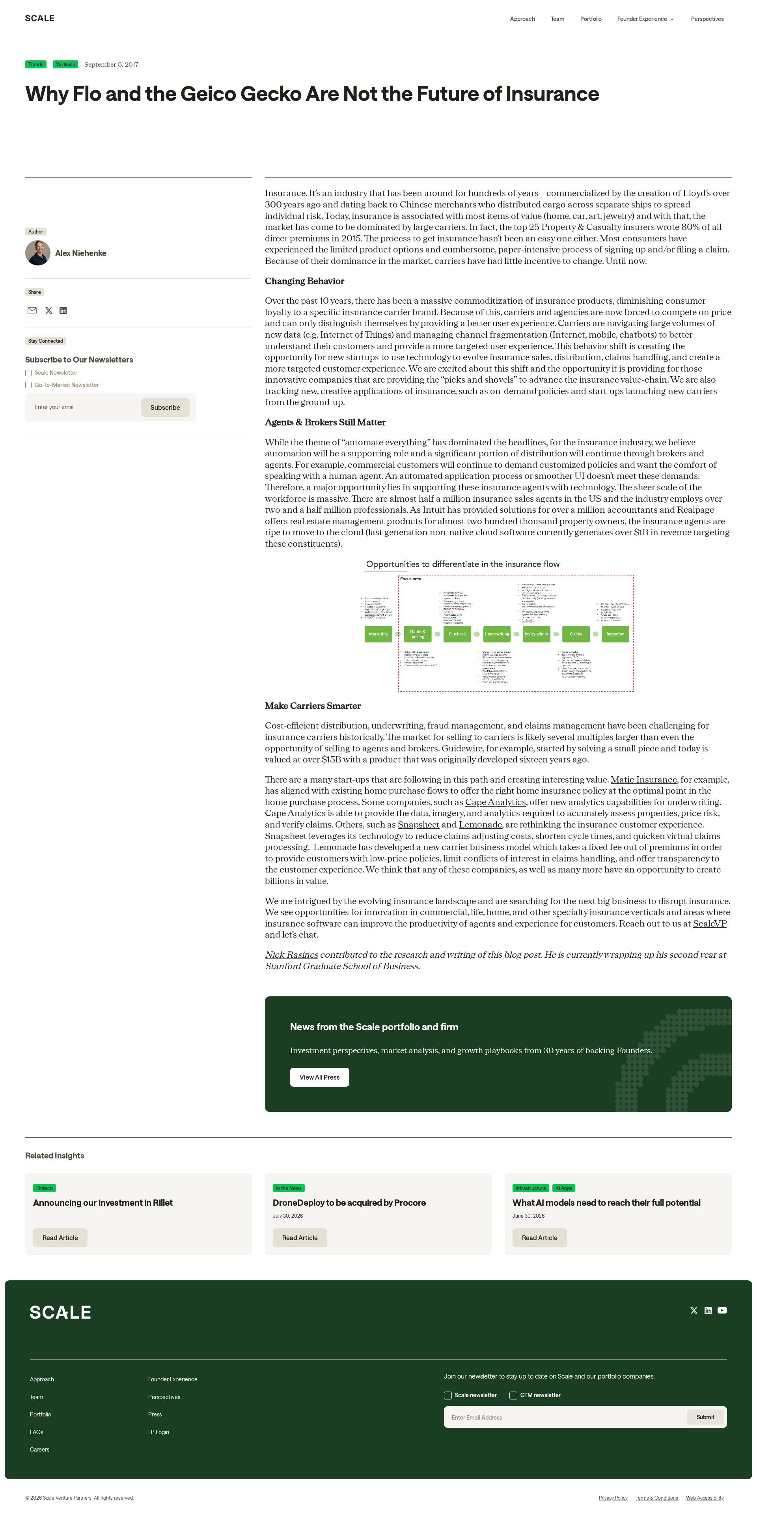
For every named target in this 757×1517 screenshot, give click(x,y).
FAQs (36, 1432)
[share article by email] (32, 311)
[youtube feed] (722, 1311)
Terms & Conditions (657, 1497)
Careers (39, 1449)
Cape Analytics (495, 801)
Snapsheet (419, 824)
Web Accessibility (705, 1497)
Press (155, 1414)
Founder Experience (173, 1379)
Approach (522, 18)
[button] (646, 18)
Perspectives (707, 18)
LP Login (158, 1432)
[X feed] (694, 1311)
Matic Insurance (644, 779)
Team (558, 18)
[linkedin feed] (708, 1311)
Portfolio (591, 18)
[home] (39, 19)
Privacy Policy (613, 1497)
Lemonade (480, 824)
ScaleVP (710, 923)
